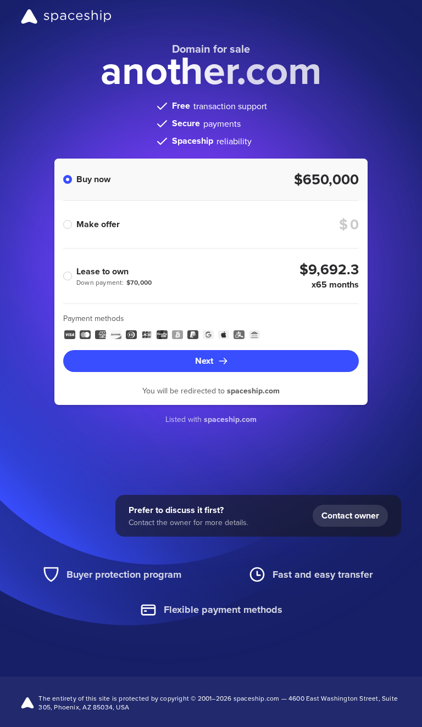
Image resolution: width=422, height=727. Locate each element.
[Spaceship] (66, 16)
